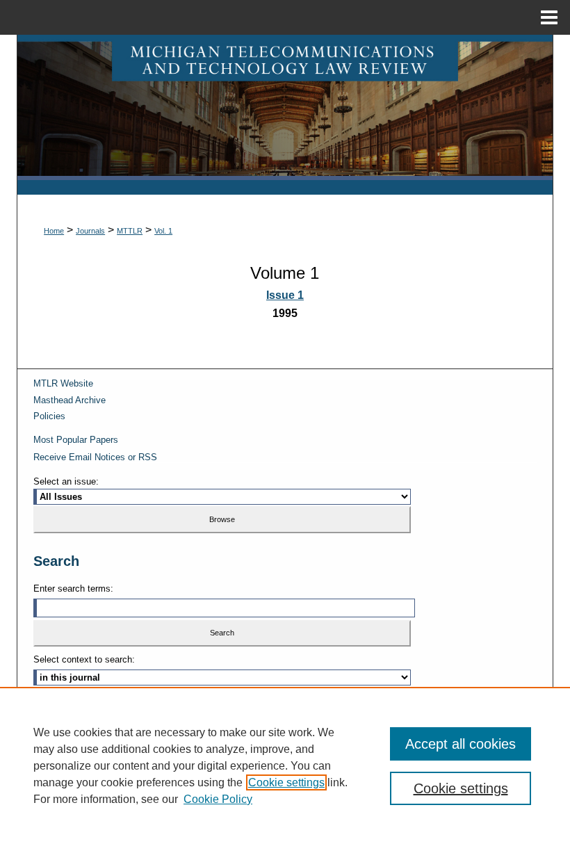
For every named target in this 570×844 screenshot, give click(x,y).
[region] (285, 765)
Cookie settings (286, 782)
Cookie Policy (218, 799)
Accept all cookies (460, 744)
